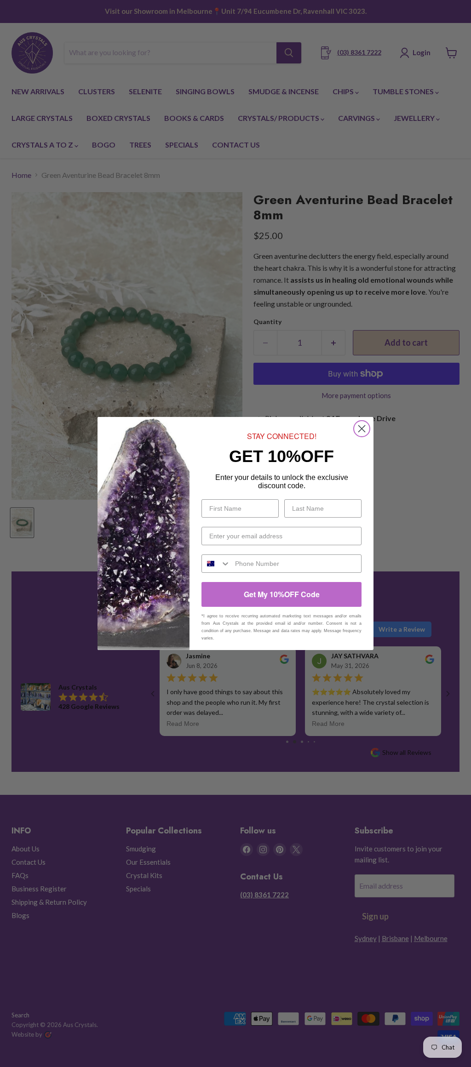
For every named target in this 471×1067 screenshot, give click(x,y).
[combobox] (216, 563)
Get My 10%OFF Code (282, 594)
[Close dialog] (362, 429)
